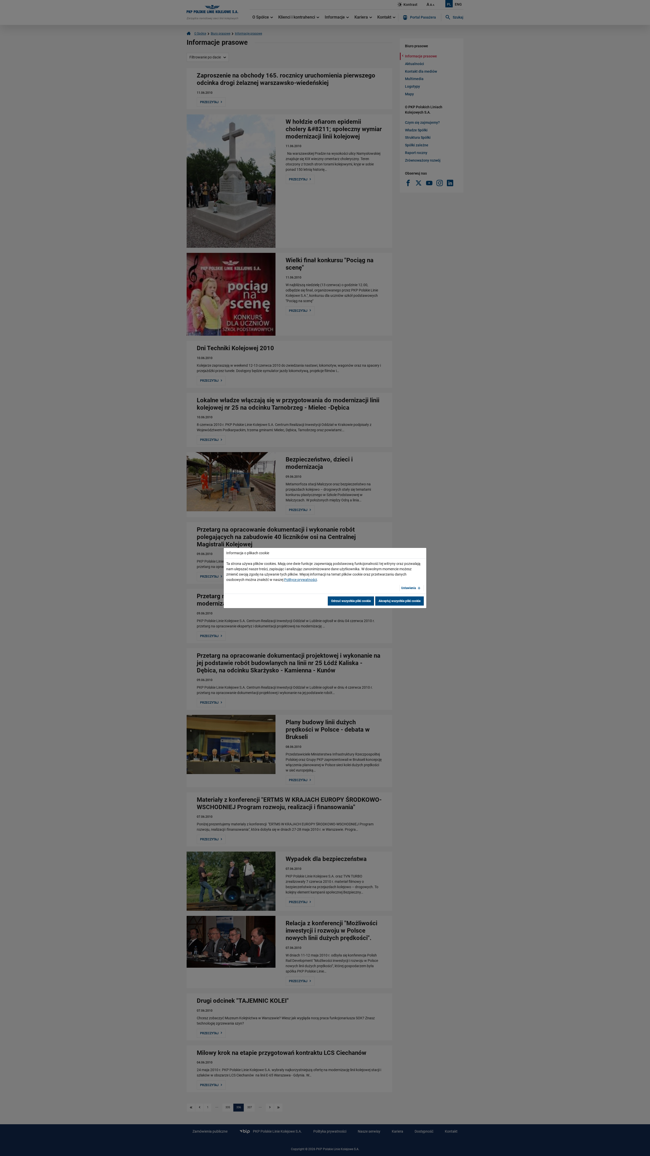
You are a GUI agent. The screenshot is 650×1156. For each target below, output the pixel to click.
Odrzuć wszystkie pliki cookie (351, 601)
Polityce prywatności (300, 580)
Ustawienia (408, 588)
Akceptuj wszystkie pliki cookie (399, 601)
